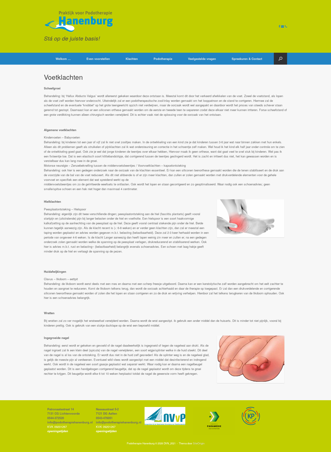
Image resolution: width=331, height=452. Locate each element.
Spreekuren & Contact (247, 59)
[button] (280, 59)
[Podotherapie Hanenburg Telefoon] (286, 26)
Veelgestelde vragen (202, 59)
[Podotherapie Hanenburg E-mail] (283, 26)
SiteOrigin (198, 443)
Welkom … (63, 59)
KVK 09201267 (57, 427)
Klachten (132, 59)
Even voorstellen (98, 59)
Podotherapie (163, 59)
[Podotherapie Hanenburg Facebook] (280, 26)
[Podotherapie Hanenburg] (79, 21)
